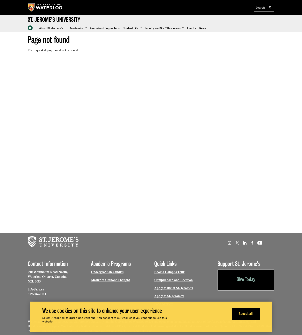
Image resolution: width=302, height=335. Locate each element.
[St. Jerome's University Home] (30, 27)
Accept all (246, 314)
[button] (53, 28)
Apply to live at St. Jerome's (173, 287)
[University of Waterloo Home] (45, 7)
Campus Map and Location (173, 279)
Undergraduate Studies (107, 271)
